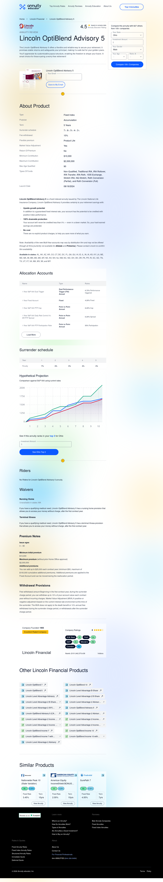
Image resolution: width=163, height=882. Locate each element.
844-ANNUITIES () (64, 858)
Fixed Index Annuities (100, 827)
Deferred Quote (18, 860)
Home (22, 19)
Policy (149, 871)
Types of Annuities (59, 827)
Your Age (116, 54)
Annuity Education (93, 6)
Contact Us (56, 850)
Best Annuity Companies (101, 821)
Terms (142, 871)
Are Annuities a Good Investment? (65, 831)
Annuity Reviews (75, 6)
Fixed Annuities (98, 824)
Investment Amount (28, 441)
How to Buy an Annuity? (61, 834)
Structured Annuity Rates (21, 853)
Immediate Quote (18, 857)
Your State (117, 32)
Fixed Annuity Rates (19, 847)
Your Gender (117, 46)
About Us (107, 6)
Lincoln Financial (37, 19)
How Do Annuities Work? (61, 824)
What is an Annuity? (59, 821)
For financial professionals (62, 854)
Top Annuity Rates (57, 6)
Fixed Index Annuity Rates (22, 850)
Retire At (133, 54)
